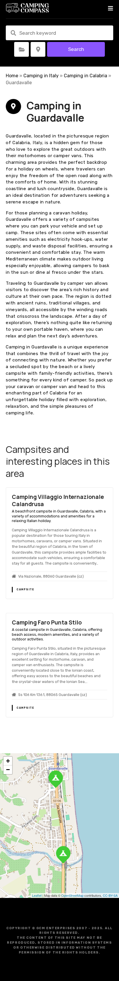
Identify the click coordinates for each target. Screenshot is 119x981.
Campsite (25, 589)
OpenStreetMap (72, 895)
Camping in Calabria (85, 75)
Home (12, 75)
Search (76, 49)
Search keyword (13, 33)
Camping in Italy (41, 75)
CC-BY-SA (110, 895)
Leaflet (37, 895)
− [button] (8, 769)
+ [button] (8, 761)
